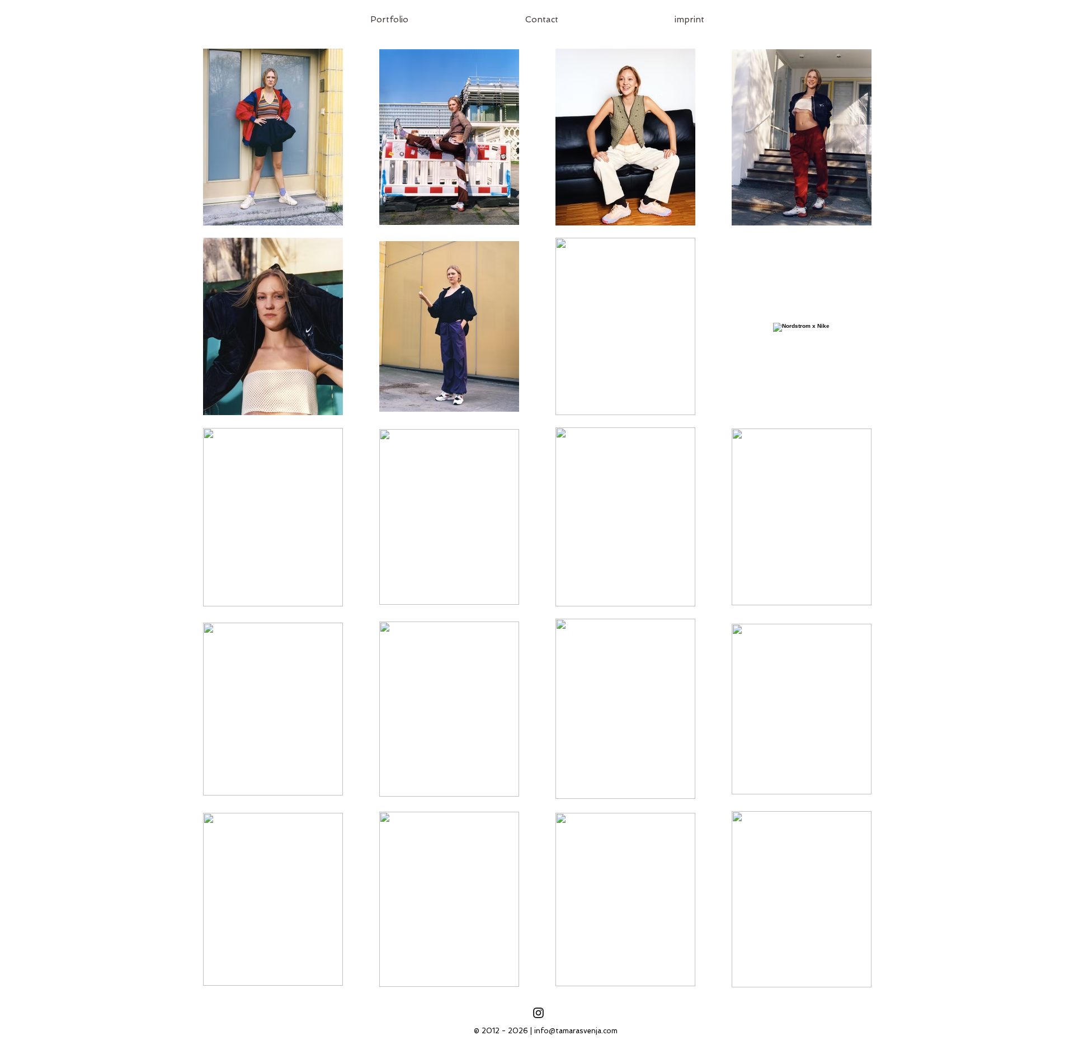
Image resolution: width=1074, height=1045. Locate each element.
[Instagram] (538, 1013)
